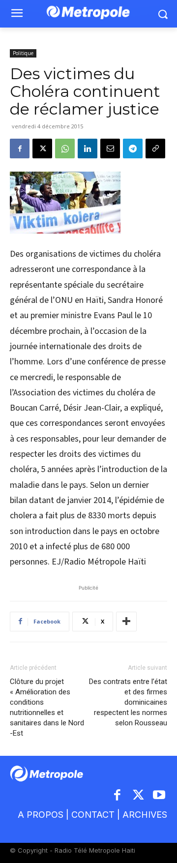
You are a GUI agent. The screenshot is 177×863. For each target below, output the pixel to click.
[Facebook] (20, 148)
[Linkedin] (87, 148)
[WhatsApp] (65, 148)
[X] (42, 148)
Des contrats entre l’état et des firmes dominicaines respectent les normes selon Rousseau (128, 702)
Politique (23, 53)
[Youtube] (159, 796)
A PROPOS (40, 814)
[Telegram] (133, 148)
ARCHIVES (144, 814)
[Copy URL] (155, 148)
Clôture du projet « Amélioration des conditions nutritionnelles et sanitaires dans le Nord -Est (47, 707)
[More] (126, 621)
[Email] (110, 148)
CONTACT (93, 814)
